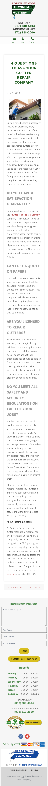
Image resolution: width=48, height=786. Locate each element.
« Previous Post (15, 586)
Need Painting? (24, 764)
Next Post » (34, 586)
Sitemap (34, 770)
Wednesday (14, 681)
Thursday (13, 685)
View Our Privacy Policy (24, 780)
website (10, 573)
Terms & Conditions (18, 770)
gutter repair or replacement (26, 214)
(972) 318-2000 (24, 32)
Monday (12, 673)
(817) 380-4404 (24, 26)
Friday (11, 689)
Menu (14, 42)
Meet (22, 42)
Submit (24, 650)
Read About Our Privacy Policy (24, 658)
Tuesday (12, 677)
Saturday (13, 693)
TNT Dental (24, 778)
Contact (32, 42)
